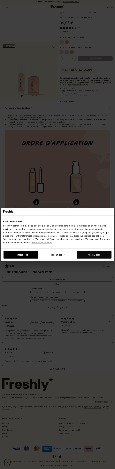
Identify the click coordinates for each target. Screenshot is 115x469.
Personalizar (56, 255)
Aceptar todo (94, 255)
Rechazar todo (21, 255)
